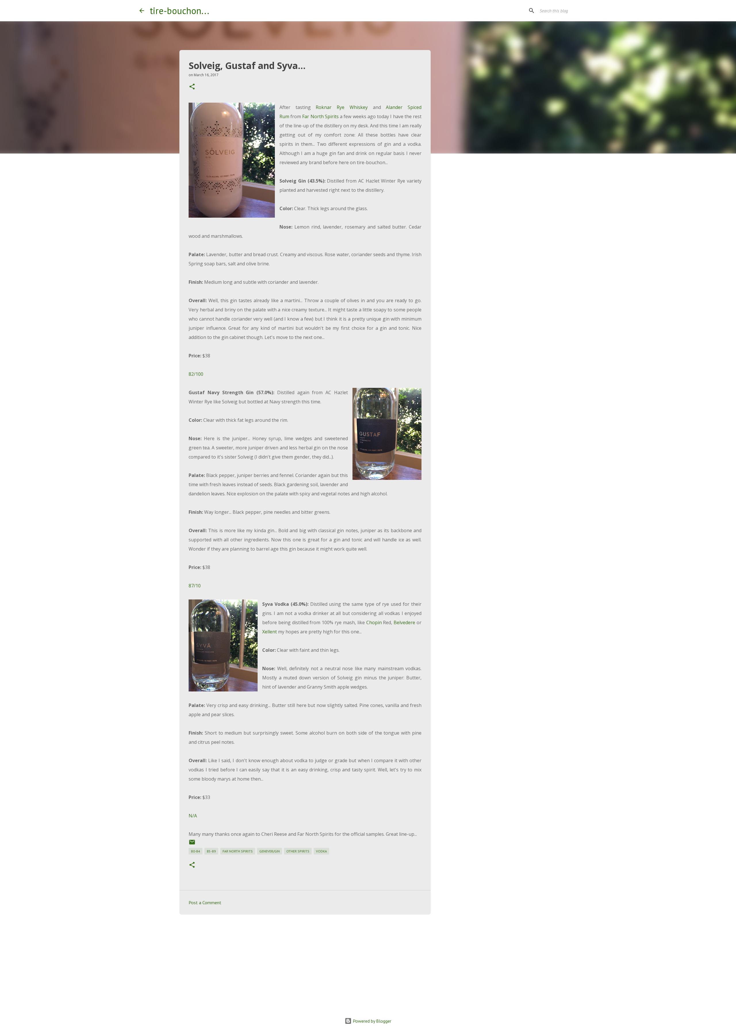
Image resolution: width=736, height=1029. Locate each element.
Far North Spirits (320, 116)
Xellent (269, 631)
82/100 (196, 374)
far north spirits (238, 851)
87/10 (195, 585)
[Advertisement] (305, 963)
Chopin (374, 622)
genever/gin (269, 851)
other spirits (297, 851)
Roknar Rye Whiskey (341, 107)
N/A (193, 816)
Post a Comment (205, 902)
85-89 (211, 851)
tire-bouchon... (179, 11)
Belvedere (404, 622)
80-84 (195, 851)
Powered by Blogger (371, 1021)
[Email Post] (192, 844)
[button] (192, 87)
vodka (321, 851)
